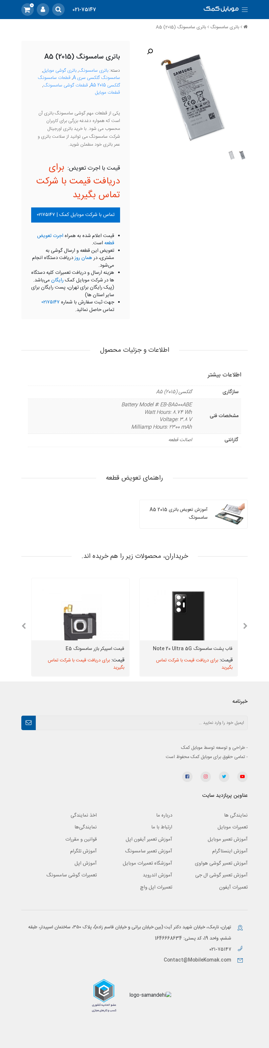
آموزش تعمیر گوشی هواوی (221, 863)
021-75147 (84, 9)
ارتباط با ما (161, 827)
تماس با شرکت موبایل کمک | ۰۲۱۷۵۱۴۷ (75, 215)
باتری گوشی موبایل (59, 71)
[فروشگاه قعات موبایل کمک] (221, 9)
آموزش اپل (85, 863)
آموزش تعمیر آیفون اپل (149, 839)
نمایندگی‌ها (85, 827)
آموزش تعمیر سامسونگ (148, 851)
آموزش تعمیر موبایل (228, 839)
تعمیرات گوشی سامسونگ (71, 875)
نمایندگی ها (236, 815)
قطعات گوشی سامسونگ (65, 85)
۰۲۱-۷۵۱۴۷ (221, 949)
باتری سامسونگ (224, 27)
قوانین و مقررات (81, 839)
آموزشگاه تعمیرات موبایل (147, 863)
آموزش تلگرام (83, 851)
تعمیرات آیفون (233, 887)
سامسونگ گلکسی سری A (96, 78)
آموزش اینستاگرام (230, 851)
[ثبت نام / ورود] (43, 9)
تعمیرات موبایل (232, 827)
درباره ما (164, 815)
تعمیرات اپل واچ (156, 887)
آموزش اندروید (157, 875)
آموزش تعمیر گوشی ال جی (221, 875)
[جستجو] (58, 9)
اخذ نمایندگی (84, 815)
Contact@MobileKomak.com (197, 960)
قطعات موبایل (107, 93)
